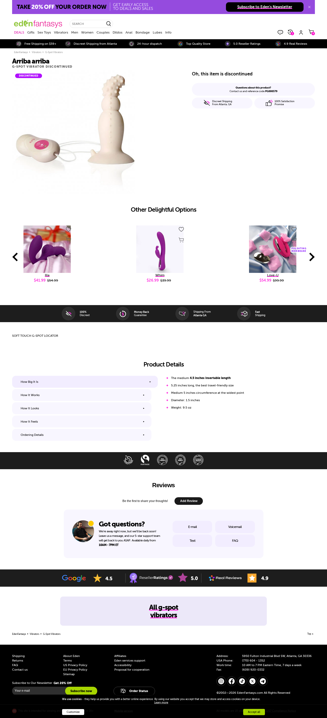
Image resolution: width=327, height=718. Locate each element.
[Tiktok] (242, 681)
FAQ (235, 541)
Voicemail (235, 527)
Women (87, 32)
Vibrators (61, 32)
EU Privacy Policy (75, 669)
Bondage (142, 32)
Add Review (188, 501)
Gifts (30, 32)
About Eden (71, 656)
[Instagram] (221, 681)
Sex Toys (44, 32)
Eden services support (129, 660)
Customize (73, 712)
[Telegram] (263, 681)
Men (74, 32)
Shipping (18, 656)
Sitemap (69, 674)
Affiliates (120, 656)
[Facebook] (231, 681)
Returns (17, 660)
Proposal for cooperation (131, 669)
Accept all (254, 712)
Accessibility (123, 665)
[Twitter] (252, 681)
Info (168, 32)
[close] (309, 7)
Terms (67, 660)
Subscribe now (81, 691)
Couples (103, 32)
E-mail (192, 527)
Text (192, 541)
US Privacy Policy (75, 665)
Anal (128, 32)
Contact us (20, 669)
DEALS (19, 32)
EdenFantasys (21, 52)
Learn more (161, 702)
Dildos (117, 32)
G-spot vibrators (54, 52)
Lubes (157, 32)
